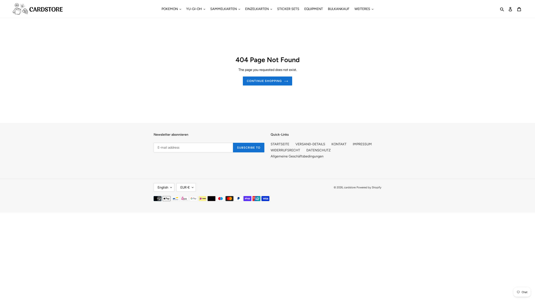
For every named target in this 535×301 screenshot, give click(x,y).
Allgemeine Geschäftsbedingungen (297, 156)
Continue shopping (264, 81)
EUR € (185, 187)
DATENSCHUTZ (318, 150)
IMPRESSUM (362, 144)
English (163, 187)
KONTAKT (338, 144)
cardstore (350, 187)
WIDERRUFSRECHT (285, 150)
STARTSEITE (280, 144)
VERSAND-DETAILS (310, 144)
